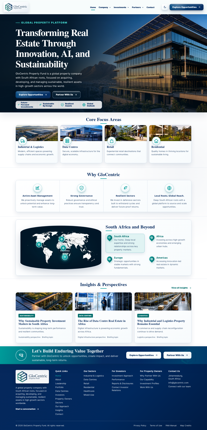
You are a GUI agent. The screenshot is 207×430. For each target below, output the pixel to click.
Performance (118, 379)
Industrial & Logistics (94, 375)
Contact (150, 7)
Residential (89, 387)
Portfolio (59, 387)
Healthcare (89, 391)
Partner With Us (64, 94)
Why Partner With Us (150, 375)
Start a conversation (25, 409)
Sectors (59, 402)
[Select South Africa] (65, 257)
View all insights (179, 288)
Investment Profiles (149, 383)
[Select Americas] (39, 244)
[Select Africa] (63, 248)
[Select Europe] (62, 239)
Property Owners (63, 399)
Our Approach (62, 406)
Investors (59, 395)
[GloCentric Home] (16, 7)
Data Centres (61, 391)
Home (93, 7)
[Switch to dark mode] (165, 7)
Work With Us (146, 387)
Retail (86, 383)
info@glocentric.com (178, 382)
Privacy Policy (140, 425)
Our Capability (147, 379)
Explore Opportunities (184, 7)
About (58, 379)
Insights (59, 410)
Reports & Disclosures (122, 383)
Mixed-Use (89, 395)
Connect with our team (179, 386)
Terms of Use (156, 425)
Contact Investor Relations (120, 388)
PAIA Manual (171, 425)
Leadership (60, 383)
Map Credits (185, 425)
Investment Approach (122, 375)
